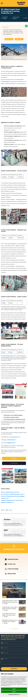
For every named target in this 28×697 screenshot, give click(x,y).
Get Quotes (14, 458)
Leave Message (14, 463)
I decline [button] (14, 691)
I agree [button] (14, 688)
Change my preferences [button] (14, 694)
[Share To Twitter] (9, 510)
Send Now (14, 668)
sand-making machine (8, 355)
